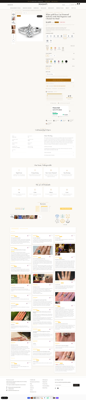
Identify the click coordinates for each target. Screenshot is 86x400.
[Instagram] (58, 388)
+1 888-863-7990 (10, 4)
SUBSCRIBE (77, 385)
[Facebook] (55, 388)
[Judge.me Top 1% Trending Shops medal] (62, 221)
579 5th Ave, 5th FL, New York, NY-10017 (14, 387)
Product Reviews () (24, 228)
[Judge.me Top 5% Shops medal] (68, 221)
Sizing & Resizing (47, 152)
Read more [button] (35, 270)
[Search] (66, 5)
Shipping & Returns (48, 146)
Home (13, 10)
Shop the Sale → (54, 1)
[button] (38, 206)
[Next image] (42, 28)
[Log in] (73, 4)
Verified (64, 224)
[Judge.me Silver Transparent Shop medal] (57, 221)
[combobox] (65, 5)
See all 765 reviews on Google (64, 103)
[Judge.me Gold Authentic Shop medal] (68, 216)
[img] (20, 208)
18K (54, 55)
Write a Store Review (66, 208)
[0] (77, 4)
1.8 (48, 68)
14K (51, 55)
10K (47, 55)
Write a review (54, 103)
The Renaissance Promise (49, 155)
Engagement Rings (18, 10)
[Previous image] (18, 28)
